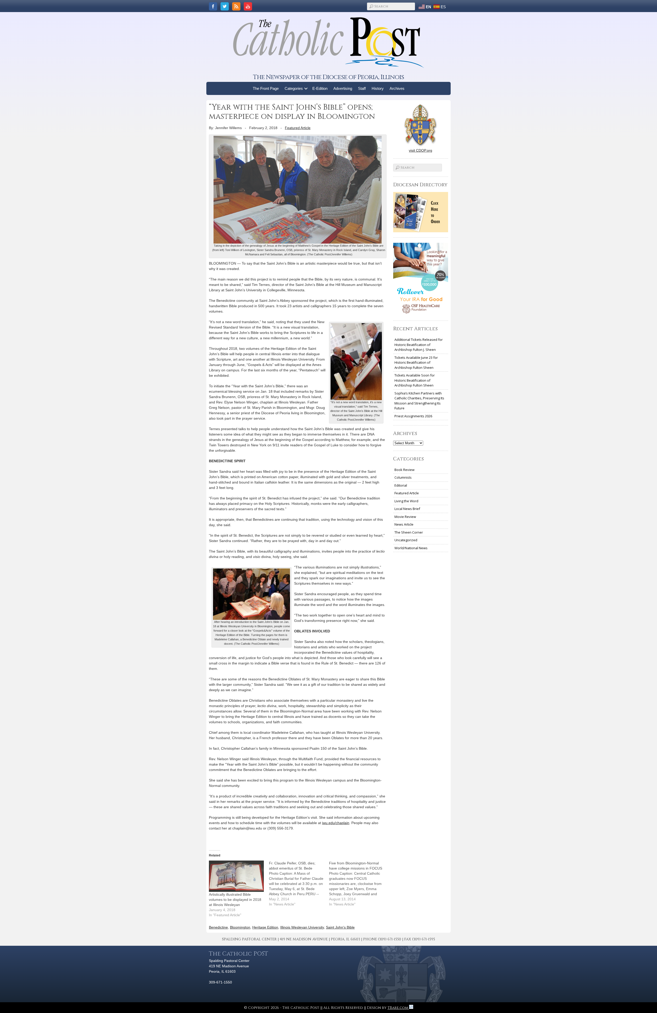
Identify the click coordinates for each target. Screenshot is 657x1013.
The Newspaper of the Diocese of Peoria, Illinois (328, 77)
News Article (403, 524)
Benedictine (218, 927)
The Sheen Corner (408, 532)
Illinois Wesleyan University (302, 927)
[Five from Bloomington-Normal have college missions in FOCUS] (359, 884)
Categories (294, 88)
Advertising (342, 88)
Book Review (404, 469)
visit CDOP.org (420, 150)
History (378, 88)
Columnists (403, 477)
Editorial (400, 485)
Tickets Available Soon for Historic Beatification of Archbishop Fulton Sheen (414, 380)
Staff (362, 88)
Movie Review (405, 516)
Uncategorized (405, 540)
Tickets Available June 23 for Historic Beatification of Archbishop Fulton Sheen (416, 362)
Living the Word (406, 501)
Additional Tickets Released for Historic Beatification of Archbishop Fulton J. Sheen (418, 344)
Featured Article (298, 128)
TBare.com (398, 1007)
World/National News (411, 548)
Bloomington (240, 927)
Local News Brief (407, 508)
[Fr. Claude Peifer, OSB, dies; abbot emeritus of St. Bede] (299, 884)
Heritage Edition (265, 927)
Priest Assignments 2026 (413, 416)
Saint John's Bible (340, 927)
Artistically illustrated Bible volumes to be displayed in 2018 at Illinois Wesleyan (235, 899)
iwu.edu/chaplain (335, 823)
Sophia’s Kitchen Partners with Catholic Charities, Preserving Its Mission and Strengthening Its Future (419, 401)
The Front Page (266, 88)
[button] (306, 88)
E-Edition (319, 88)
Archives (397, 88)
